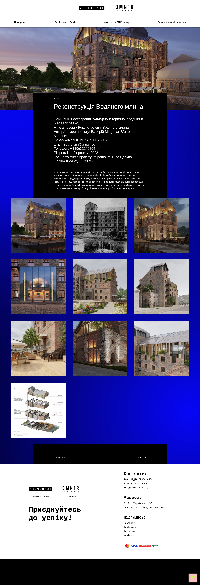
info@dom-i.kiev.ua (136, 487)
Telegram (129, 531)
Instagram (130, 527)
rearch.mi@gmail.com (81, 144)
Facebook (129, 523)
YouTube (128, 535)
